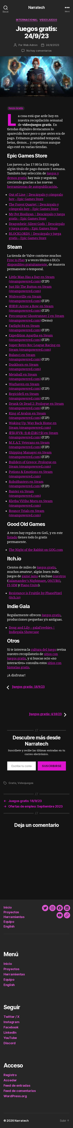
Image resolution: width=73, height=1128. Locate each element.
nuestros (59, 576)
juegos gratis (46, 567)
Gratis (12, 783)
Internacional (27, 19)
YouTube (10, 1038)
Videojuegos (25, 783)
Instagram (11, 1022)
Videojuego (48, 19)
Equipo (9, 921)
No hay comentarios (39, 50)
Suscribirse (52, 766)
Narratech (36, 7)
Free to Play (16, 260)
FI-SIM (12, 585)
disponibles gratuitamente (27, 265)
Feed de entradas (17, 1085)
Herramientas (14, 917)
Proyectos (11, 912)
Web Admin (30, 45)
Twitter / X (11, 1017)
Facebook (11, 1027)
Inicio (8, 907)
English (9, 926)
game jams (30, 576)
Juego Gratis (16, 108)
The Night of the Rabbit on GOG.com (36, 550)
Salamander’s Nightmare (27, 581)
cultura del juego (43, 650)
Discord (10, 1043)
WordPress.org (15, 1096)
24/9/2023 (52, 45)
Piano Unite (29, 585)
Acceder (10, 1080)
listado (12, 537)
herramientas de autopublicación (32, 187)
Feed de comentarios (20, 1091)
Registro (10, 1075)
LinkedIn (10, 1032)
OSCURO (53, 581)
